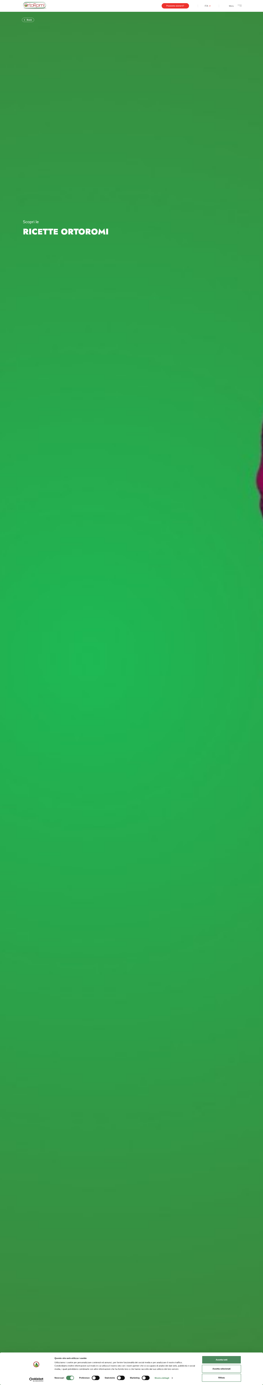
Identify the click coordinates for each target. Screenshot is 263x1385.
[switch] (96, 1378)
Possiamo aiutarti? (175, 6)
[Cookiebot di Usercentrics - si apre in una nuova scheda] (36, 1380)
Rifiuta (221, 1377)
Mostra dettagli (162, 1378)
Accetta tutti (221, 1360)
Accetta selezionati (221, 1369)
